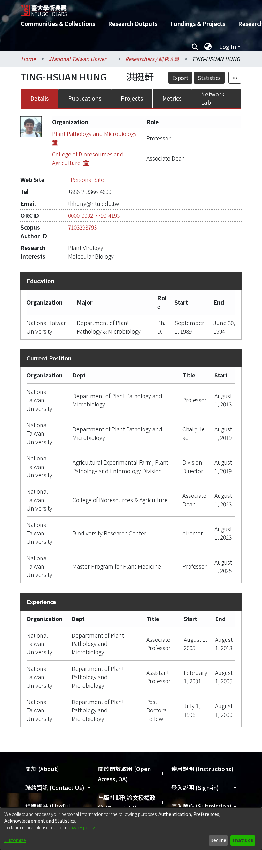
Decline (218, 840)
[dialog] (131, 829)
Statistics (209, 77)
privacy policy (81, 827)
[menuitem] (208, 46)
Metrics (171, 98)
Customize (15, 840)
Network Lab (212, 98)
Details (39, 98)
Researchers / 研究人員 (152, 59)
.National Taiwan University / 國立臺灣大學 (80, 59)
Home (28, 59)
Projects (132, 98)
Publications (84, 98)
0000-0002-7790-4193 (94, 215)
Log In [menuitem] (227, 46)
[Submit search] (195, 46)
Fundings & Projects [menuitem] (197, 23)
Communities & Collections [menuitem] (58, 23)
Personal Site (87, 180)
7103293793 (82, 227)
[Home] (136, 8)
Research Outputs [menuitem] (133, 23)
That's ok (242, 840)
